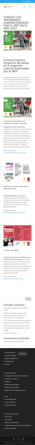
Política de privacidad (11, 422)
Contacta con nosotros (12, 414)
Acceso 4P (22, 354)
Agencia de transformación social (15, 390)
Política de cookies (10, 428)
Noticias (7, 364)
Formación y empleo (11, 379)
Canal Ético (8, 417)
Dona (6, 396)
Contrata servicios (10, 405)
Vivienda (7, 382)
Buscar (28, 299)
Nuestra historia (10, 352)
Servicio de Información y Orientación (16, 376)
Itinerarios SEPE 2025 (10, 333)
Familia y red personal (12, 387)
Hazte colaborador (10, 399)
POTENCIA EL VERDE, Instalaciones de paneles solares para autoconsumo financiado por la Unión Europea (15, 315)
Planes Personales (10, 373)
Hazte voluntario (10, 402)
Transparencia (9, 361)
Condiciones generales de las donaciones (18, 425)
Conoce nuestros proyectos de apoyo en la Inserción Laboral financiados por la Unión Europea (17, 328)
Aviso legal (8, 419)
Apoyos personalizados (12, 384)
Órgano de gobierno (11, 358)
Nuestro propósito (10, 355)
